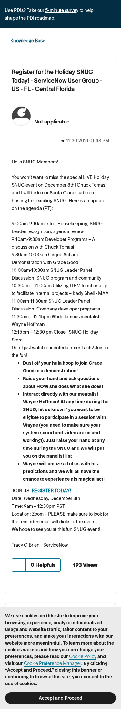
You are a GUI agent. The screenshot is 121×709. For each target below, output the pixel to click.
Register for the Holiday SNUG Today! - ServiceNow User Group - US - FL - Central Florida (57, 80)
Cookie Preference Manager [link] (52, 663)
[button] (19, 565)
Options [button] (112, 41)
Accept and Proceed (60, 698)
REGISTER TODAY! (51, 491)
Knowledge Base (27, 41)
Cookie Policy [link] (82, 656)
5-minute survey (61, 10)
